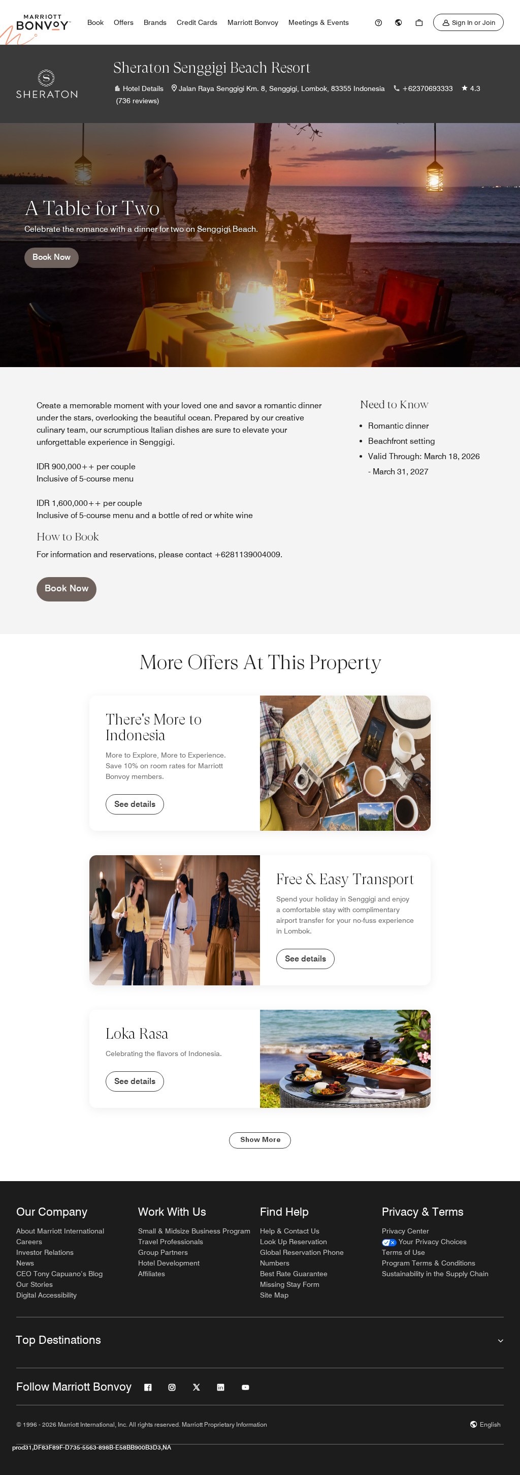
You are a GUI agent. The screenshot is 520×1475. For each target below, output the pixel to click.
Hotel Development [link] (169, 1263)
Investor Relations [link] (45, 1252)
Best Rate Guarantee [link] (294, 1274)
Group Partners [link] (163, 1252)
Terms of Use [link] (403, 1252)
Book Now (51, 257)
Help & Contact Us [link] (289, 1231)
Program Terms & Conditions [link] (428, 1263)
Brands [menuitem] (155, 22)
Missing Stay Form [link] (289, 1284)
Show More (260, 1140)
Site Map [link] (274, 1295)
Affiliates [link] (151, 1274)
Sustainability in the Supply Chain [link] (435, 1274)
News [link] (25, 1263)
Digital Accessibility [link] (46, 1295)
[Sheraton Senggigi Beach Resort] (46, 84)
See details (134, 804)
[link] (378, 22)
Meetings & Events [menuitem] (318, 22)
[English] (399, 22)
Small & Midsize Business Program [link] (194, 1231)
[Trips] (419, 22)
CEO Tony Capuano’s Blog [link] (59, 1274)
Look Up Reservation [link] (293, 1242)
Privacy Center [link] (405, 1231)
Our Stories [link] (34, 1284)
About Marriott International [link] (60, 1231)
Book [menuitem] (95, 22)
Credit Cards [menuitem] (197, 22)
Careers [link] (29, 1242)
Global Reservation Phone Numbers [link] (302, 1257)
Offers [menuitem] (124, 22)
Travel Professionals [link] (170, 1242)
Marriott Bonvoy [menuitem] (253, 22)
